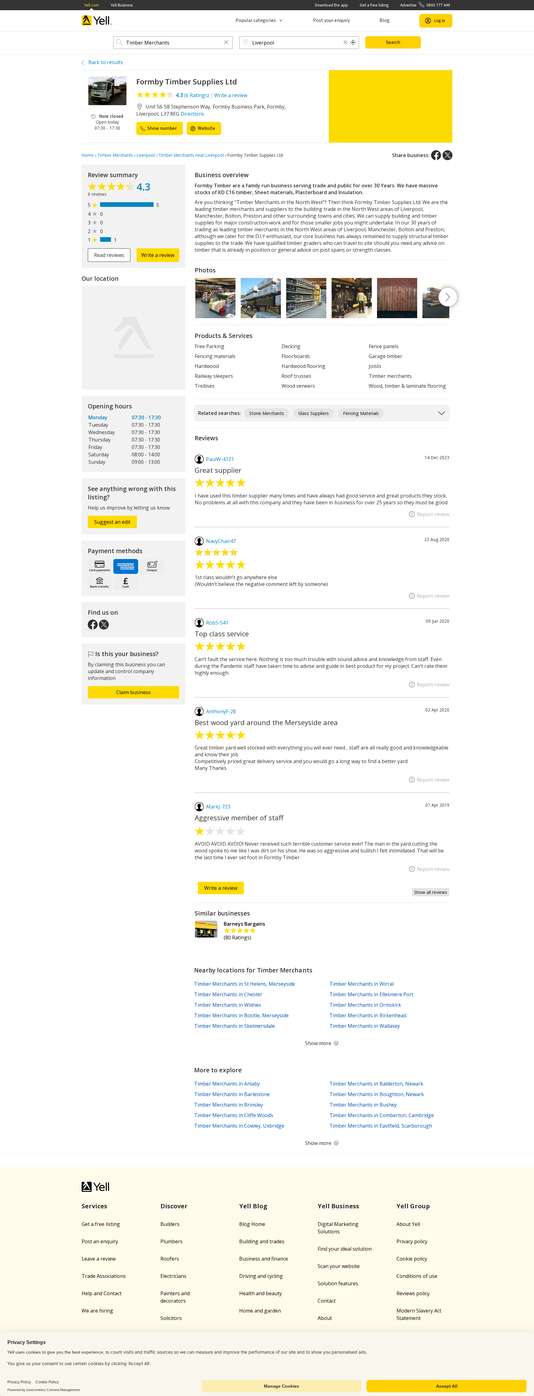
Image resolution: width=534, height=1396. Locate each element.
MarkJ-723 (218, 806)
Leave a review (99, 1258)
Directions (192, 113)
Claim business (133, 692)
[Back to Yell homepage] (97, 20)
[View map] (133, 338)
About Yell (408, 1224)
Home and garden (260, 1310)
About (325, 1318)
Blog (384, 20)
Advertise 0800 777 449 (425, 5)
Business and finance (263, 1258)
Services (94, 1206)
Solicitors (171, 1318)
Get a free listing (374, 5)
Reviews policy (413, 1293)
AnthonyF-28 (221, 711)
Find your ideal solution (345, 1248)
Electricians (173, 1276)
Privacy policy (411, 1241)
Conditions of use (416, 1276)
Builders (170, 1224)
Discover (174, 1206)
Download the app (331, 5)
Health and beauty (260, 1293)
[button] (226, 43)
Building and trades (261, 1241)
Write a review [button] (157, 255)
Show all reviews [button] (430, 892)
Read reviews (109, 255)
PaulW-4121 (220, 459)
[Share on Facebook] (436, 155)
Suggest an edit (112, 522)
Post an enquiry (100, 1241)
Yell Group (413, 1206)
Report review (433, 514)
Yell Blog (253, 1206)
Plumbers (171, 1241)
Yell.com (91, 5)
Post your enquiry (331, 20)
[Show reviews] (112, 188)
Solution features (338, 1283)
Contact (327, 1300)
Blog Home (252, 1224)
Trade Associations (104, 1276)
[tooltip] (353, 42)
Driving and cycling (261, 1276)
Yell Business (122, 5)
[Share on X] (447, 155)
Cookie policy (411, 1258)
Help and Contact (101, 1293)
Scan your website (339, 1266)
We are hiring (97, 1310)
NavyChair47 (221, 541)
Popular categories (255, 20)
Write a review (230, 95)
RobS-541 (217, 622)
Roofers (169, 1258)
